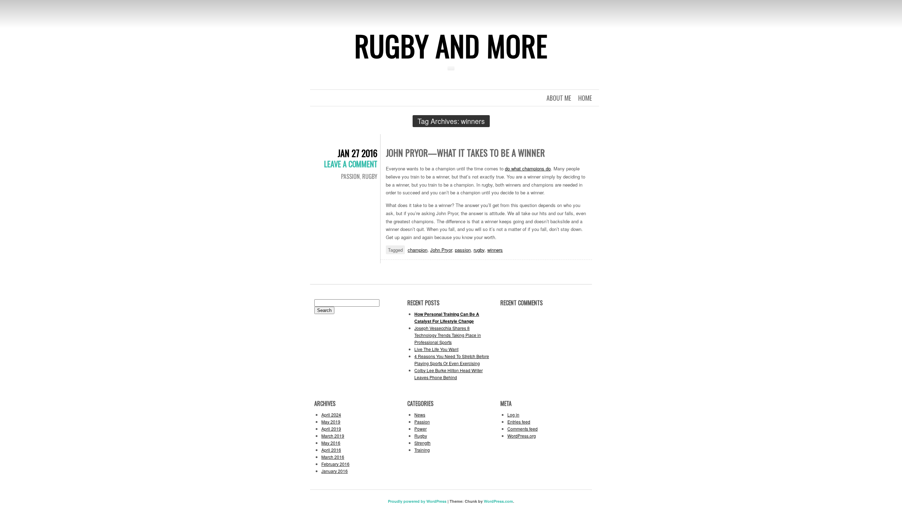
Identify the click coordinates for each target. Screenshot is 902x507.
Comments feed (522, 429)
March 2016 (332, 457)
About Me (558, 97)
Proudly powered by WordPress (417, 501)
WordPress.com (498, 501)
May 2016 (330, 443)
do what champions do (528, 168)
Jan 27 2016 (357, 152)
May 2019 (330, 422)
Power (420, 429)
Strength (422, 443)
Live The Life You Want (436, 349)
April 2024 (331, 415)
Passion (350, 176)
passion (463, 249)
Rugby (369, 176)
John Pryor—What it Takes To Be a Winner (465, 152)
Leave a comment (350, 163)
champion (417, 249)
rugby (479, 249)
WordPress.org (521, 436)
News (419, 415)
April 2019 (331, 429)
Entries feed (518, 422)
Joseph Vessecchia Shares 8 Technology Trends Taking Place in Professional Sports (447, 335)
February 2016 (335, 464)
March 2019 (332, 436)
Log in (513, 415)
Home (585, 97)
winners (495, 249)
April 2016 (331, 450)
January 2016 (334, 471)
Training (422, 450)
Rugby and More (451, 45)
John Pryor (441, 249)
